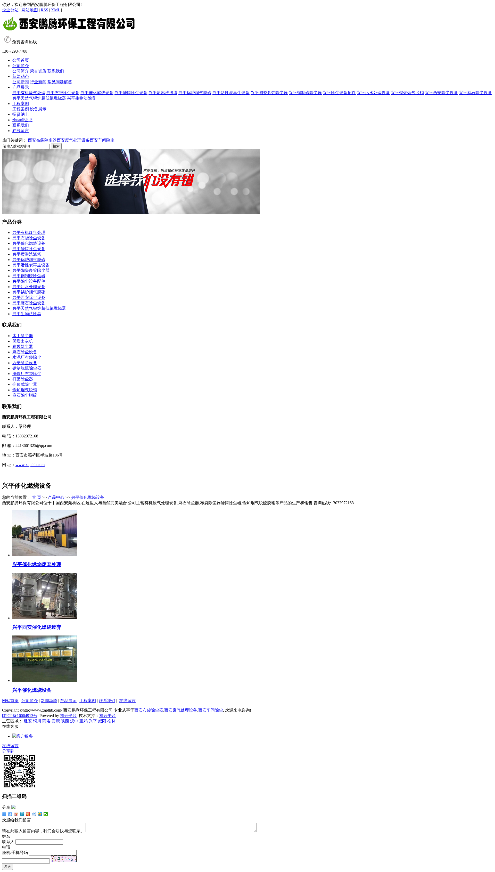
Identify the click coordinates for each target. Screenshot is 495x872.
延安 (28, 721)
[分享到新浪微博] (16, 814)
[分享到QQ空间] (40, 814)
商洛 (46, 721)
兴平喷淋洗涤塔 (162, 93)
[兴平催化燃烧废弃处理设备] (44, 555)
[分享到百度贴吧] (34, 814)
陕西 (65, 721)
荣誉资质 (38, 71)
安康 (56, 721)
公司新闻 (20, 82)
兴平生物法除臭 (81, 98)
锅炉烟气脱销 (24, 390)
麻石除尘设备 (24, 352)
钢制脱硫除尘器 (26, 368)
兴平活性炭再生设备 (231, 93)
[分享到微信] (46, 814)
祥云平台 (68, 715)
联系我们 (55, 71)
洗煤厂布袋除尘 (26, 373)
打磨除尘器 (22, 379)
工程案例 (20, 103)
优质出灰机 (22, 341)
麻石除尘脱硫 (24, 395)
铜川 (37, 721)
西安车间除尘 (102, 140)
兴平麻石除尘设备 (475, 93)
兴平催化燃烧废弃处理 (36, 564)
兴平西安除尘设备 (441, 93)
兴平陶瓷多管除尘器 (269, 93)
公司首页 (20, 60)
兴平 (93, 721)
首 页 (36, 497)
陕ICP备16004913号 (19, 715)
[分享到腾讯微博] (22, 814)
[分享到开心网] (28, 814)
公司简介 (20, 65)
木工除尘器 (22, 335)
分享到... (10, 751)
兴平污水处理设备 (373, 93)
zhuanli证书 (22, 120)
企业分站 (10, 10)
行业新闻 (38, 82)
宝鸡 (83, 721)
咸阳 (102, 721)
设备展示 (38, 109)
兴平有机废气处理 (28, 93)
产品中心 (56, 497)
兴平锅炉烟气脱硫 (194, 93)
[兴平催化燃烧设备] (44, 680)
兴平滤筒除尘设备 (130, 93)
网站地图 (29, 10)
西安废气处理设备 (73, 140)
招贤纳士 (20, 114)
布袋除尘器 (22, 346)
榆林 (111, 721)
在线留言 (20, 130)
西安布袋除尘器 (42, 140)
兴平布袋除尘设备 (62, 93)
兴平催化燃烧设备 (96, 93)
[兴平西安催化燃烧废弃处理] (44, 618)
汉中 (74, 721)
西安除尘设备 (24, 363)
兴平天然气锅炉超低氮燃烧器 (39, 98)
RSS (44, 10)
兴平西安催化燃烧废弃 (36, 627)
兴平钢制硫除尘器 (305, 93)
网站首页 (10, 700)
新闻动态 (20, 76)
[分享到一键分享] (10, 814)
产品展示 (20, 87)
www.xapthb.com (30, 464)
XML (55, 10)
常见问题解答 (59, 82)
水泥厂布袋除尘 (26, 357)
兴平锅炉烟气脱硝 (407, 93)
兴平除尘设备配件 (339, 93)
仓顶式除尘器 (24, 384)
